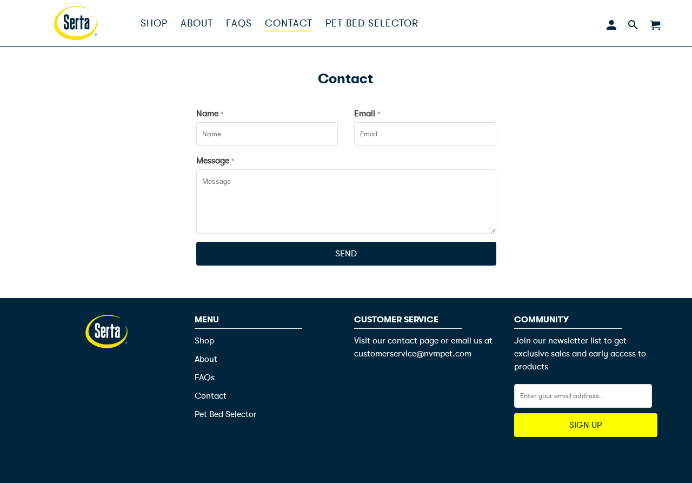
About (206, 359)
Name (209, 113)
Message (215, 161)
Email (367, 113)
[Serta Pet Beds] (75, 23)
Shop (204, 341)
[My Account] (611, 23)
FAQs (205, 377)
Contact (211, 396)
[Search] (633, 23)
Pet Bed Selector (226, 414)
